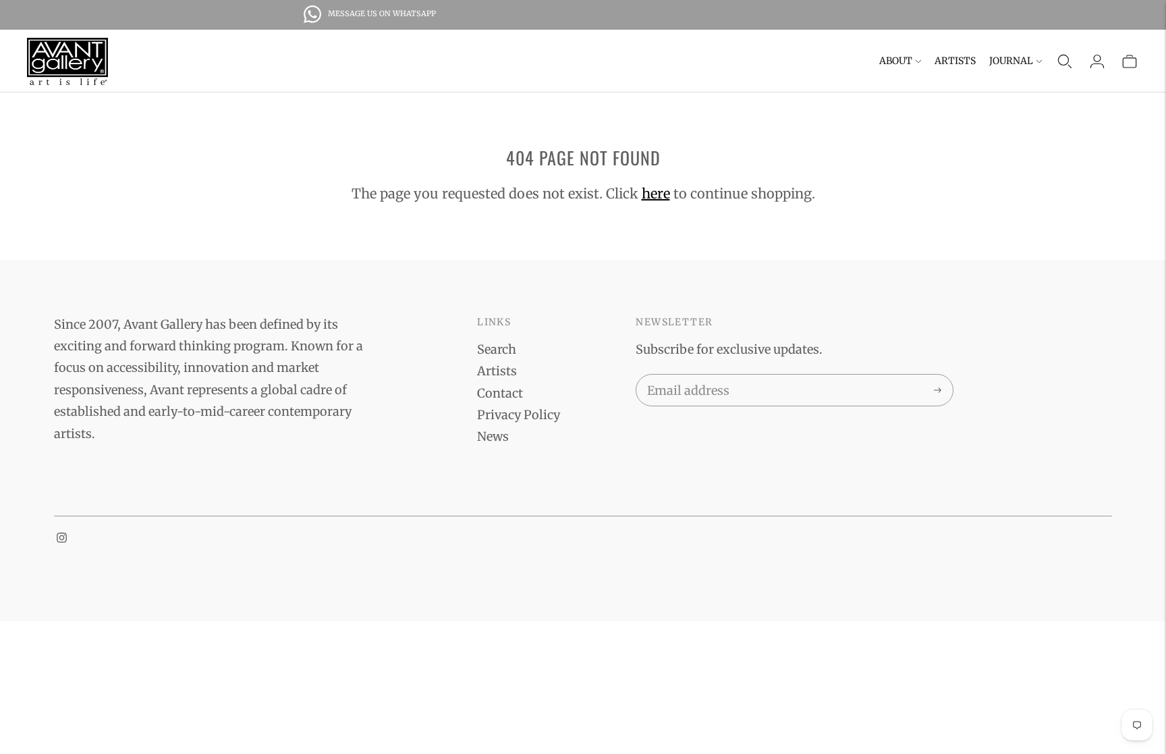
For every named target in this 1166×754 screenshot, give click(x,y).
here (656, 193)
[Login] (1097, 61)
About (895, 61)
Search (496, 349)
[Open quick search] (1064, 61)
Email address (686, 376)
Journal (1011, 61)
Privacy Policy (518, 415)
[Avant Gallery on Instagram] (62, 538)
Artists (955, 61)
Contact (500, 393)
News (493, 436)
